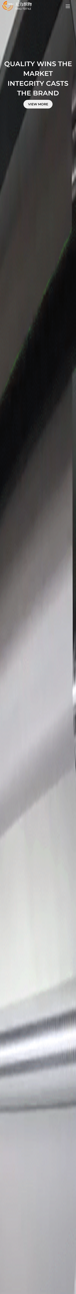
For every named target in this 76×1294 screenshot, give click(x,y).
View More (38, 104)
